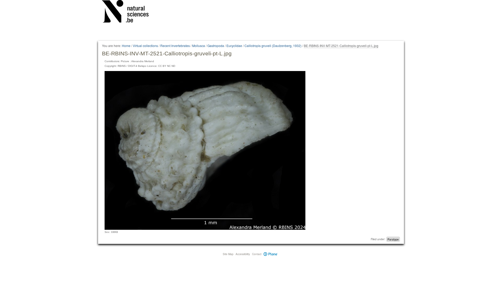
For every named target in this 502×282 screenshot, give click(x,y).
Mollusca (198, 45)
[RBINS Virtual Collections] (128, 12)
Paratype (393, 239)
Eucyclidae (234, 45)
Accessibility (243, 254)
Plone (270, 254)
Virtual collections (145, 45)
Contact (256, 254)
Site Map (228, 254)
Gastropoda (215, 45)
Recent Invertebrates (175, 45)
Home (126, 45)
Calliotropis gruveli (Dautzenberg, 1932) (272, 45)
